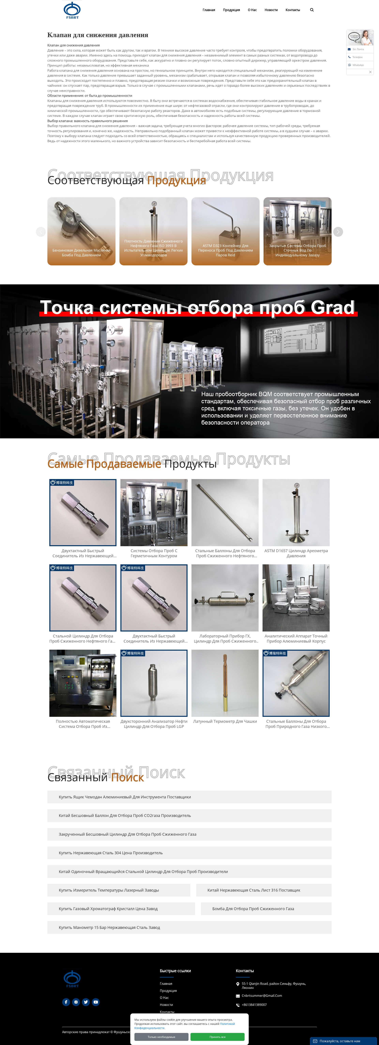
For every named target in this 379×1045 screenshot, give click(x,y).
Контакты (167, 1012)
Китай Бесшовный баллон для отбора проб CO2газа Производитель (125, 815)
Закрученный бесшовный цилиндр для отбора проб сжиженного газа (127, 834)
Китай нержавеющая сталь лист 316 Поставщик (253, 890)
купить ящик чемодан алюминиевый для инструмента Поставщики (125, 797)
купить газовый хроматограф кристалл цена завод (108, 908)
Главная (166, 984)
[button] (338, 232)
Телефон (358, 57)
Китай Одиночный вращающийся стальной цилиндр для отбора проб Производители (143, 871)
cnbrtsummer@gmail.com (262, 995)
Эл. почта (358, 49)
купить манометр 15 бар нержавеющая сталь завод (109, 927)
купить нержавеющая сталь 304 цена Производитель (111, 852)
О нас (164, 998)
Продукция (168, 991)
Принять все (218, 1036)
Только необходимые (161, 1036)
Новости (166, 1005)
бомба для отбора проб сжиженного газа (253, 908)
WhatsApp (358, 65)
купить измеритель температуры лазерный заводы (109, 890)
